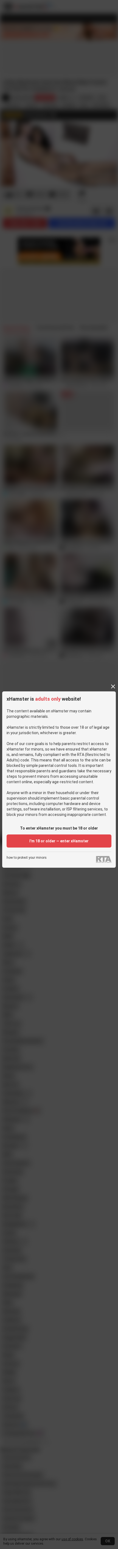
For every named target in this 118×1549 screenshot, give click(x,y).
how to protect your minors (27, 858)
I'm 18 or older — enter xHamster (59, 841)
